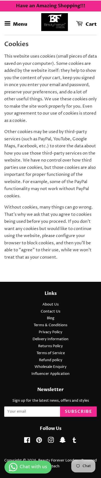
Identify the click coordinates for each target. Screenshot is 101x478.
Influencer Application (50, 373)
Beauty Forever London (58, 460)
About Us (50, 304)
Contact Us (50, 311)
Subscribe (78, 411)
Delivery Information (50, 339)
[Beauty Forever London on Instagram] (51, 441)
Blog (50, 318)
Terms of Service (50, 353)
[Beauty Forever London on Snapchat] (62, 441)
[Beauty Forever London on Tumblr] (74, 441)
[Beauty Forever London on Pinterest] (39, 441)
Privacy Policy (50, 332)
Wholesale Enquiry (50, 367)
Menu (19, 24)
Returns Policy (50, 346)
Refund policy (50, 360)
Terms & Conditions (50, 325)
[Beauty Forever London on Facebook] (27, 441)
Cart (91, 24)
